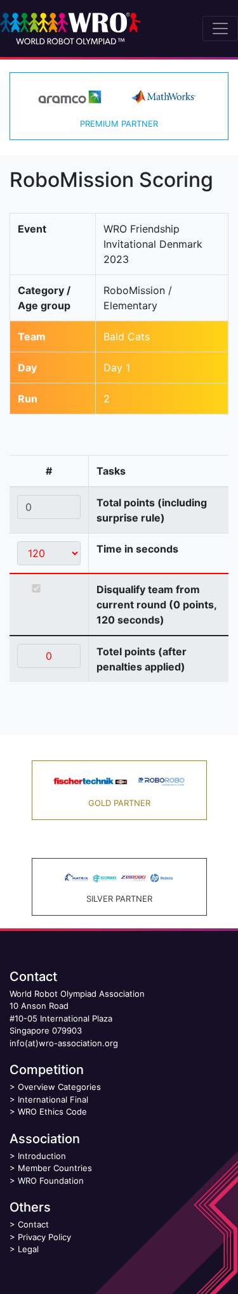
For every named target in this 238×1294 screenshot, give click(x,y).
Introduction (42, 1156)
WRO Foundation (51, 1180)
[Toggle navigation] (220, 28)
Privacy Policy (44, 1237)
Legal (28, 1249)
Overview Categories (59, 1087)
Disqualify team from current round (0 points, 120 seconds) (156, 604)
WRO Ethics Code (52, 1111)
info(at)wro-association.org (64, 1043)
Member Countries (55, 1168)
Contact (33, 1224)
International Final (53, 1099)
